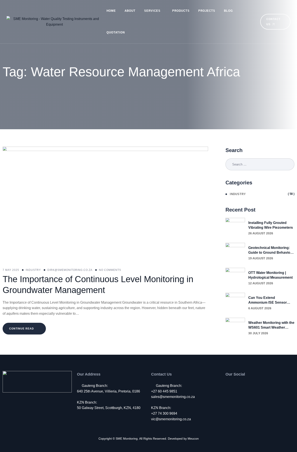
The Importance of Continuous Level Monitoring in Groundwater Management (98, 284)
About (130, 10)
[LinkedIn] (245, 385)
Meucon (193, 438)
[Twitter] (236, 385)
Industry (33, 270)
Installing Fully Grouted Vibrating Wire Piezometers (270, 225)
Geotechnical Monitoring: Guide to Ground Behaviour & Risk (271, 250)
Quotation (116, 32)
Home (111, 10)
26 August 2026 (260, 233)
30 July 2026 (258, 333)
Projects (206, 10)
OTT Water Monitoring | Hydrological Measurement (270, 275)
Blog (228, 10)
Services (152, 10)
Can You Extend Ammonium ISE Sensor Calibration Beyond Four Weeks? (268, 300)
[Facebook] (227, 385)
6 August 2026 (259, 308)
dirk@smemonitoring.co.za (69, 270)
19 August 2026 (260, 258)
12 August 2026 (260, 283)
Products (181, 10)
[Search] (251, 21)
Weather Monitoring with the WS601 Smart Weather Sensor (271, 325)
